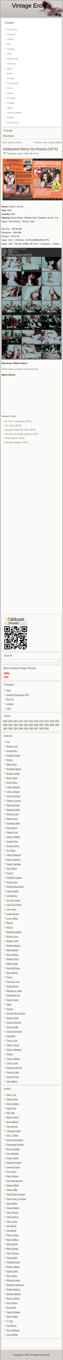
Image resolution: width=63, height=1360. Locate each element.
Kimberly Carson (14, 877)
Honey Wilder (12, 1185)
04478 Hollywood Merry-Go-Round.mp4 (19, 369)
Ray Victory (11, 1276)
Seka (8, 1004)
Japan (10, 108)
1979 (57, 721)
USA (9, 54)
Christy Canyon (13, 800)
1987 (41, 725)
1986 (36, 725)
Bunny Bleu (11, 782)
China (9, 88)
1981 (10, 725)
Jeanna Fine (12, 841)
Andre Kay (11, 1108)
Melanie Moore (13, 945)
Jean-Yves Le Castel (16, 1199)
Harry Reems (12, 1176)
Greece (10, 39)
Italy (9, 44)
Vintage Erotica (31, 5)
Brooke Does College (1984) (48, 142)
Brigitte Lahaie (13, 773)
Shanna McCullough (15, 1013)
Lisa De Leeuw (13, 900)
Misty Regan (12, 954)
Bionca (9, 760)
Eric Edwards (12, 1153)
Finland (10, 117)
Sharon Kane (12, 1018)
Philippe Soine (13, 1262)
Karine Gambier (13, 864)
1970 (10, 721)
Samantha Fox (13, 995)
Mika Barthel (12, 950)
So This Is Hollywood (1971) (18, 421)
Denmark (11, 63)
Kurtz (35, 153)
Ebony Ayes (12, 819)
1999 (46, 728)
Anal (8, 690)
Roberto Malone (13, 1294)
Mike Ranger (12, 1248)
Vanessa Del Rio (14, 1067)
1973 (26, 721)
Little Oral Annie (13, 905)
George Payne (13, 1167)
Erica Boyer (11, 828)
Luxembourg (12, 122)
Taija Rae (10, 1036)
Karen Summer (13, 859)
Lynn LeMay (12, 918)
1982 (15, 725)
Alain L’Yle (11, 1095)
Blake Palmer (12, 1117)
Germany (11, 34)
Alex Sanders (12, 1104)
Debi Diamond (13, 805)
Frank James (12, 1158)
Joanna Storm (13, 846)
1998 (41, 728)
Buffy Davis (11, 778)
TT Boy (9, 1321)
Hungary (11, 103)
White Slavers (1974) (14, 438)
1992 (10, 728)
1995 (26, 728)
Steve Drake (12, 1316)
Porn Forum (8, 135)
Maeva (9, 923)
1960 (5, 721)
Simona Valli (12, 1027)
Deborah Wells (13, 810)
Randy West (12, 1271)
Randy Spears (13, 1267)
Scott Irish (11, 1307)
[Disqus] (31, 488)
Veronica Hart (12, 1072)
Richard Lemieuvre (15, 1285)
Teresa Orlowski (13, 1049)
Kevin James (12, 1235)
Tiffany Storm (12, 1045)
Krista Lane (11, 882)
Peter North (11, 1258)
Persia (9, 977)
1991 (5, 728)
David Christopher (14, 1140)
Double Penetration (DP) (17, 695)
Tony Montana (13, 1330)
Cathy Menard (13, 787)
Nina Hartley (12, 973)
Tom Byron (11, 1325)
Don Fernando (13, 1149)
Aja (8, 742)
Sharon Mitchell (13, 1022)
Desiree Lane (12, 814)
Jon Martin (11, 1230)
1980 (5, 725)
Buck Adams (12, 1122)
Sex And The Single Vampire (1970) (21, 434)
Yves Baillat (12, 1334)
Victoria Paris (12, 1077)
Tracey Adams (13, 1059)
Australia (11, 98)
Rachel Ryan (12, 986)
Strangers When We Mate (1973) (20, 430)
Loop (8, 708)
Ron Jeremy (12, 1303)
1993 (15, 728)
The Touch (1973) (13, 425)
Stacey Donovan (14, 1031)
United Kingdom (14, 112)
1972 (20, 721)
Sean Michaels (13, 1312)
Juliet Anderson (13, 855)
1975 (36, 721)
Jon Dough (11, 1226)
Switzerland (12, 83)
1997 (36, 728)
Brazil (9, 73)
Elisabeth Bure (13, 823)
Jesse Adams (12, 1208)
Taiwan (10, 93)
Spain (9, 68)
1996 (31, 728)
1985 (31, 725)
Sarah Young (12, 1000)
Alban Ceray (12, 1099)
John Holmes (12, 1217)
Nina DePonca (13, 968)
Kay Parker (11, 868)
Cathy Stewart (13, 791)
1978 (51, 721)
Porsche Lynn (12, 982)
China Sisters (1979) (11, 142)
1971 (15, 721)
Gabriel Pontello (13, 1162)
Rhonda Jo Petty (14, 991)
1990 (57, 725)
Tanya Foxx (11, 1040)
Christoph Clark (13, 1131)
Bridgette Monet (13, 769)
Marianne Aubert (14, 932)
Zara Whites (12, 1081)
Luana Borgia (12, 914)
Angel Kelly (11, 751)
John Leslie (11, 1221)
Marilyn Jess (12, 936)
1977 (46, 721)
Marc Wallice (12, 1239)
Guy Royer (11, 1171)
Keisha (9, 873)
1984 (26, 725)
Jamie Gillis (11, 1190)
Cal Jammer (12, 1126)
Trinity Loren (12, 1063)
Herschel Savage (14, 1181)
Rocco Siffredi (13, 1298)
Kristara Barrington (15, 886)
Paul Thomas (12, 1253)
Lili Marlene (11, 896)
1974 (31, 721)
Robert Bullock (13, 1289)
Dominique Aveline (15, 1144)
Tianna (9, 1054)
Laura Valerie (12, 891)
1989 (51, 725)
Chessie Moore (13, 796)
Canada (10, 78)
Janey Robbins (13, 837)
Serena (9, 1009)
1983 (20, 725)
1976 (41, 721)
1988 (46, 725)
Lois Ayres (11, 909)
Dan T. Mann (12, 1135)
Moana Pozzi (12, 959)
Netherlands (12, 59)
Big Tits (10, 699)
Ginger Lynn (12, 832)
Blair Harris (11, 764)
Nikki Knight (12, 963)
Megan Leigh (12, 941)
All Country (12, 29)
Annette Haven (13, 755)
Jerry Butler (11, 1203)
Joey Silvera (12, 1212)
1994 (20, 728)
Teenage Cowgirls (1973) (16, 442)
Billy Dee (10, 1113)
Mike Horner (12, 1244)
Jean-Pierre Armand (15, 1194)
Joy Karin (10, 850)
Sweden (10, 49)
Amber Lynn (12, 746)
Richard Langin (13, 1280)
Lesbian (10, 704)
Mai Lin (9, 927)
